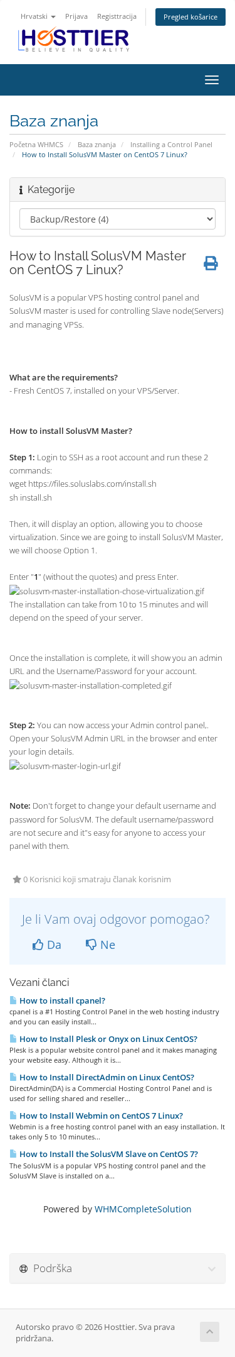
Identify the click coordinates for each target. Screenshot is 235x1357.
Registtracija (117, 16)
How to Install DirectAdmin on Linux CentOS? (106, 1077)
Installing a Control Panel (171, 144)
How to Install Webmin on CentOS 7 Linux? (100, 1115)
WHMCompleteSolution (143, 1209)
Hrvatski (35, 16)
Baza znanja (97, 144)
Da (52, 944)
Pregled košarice (190, 16)
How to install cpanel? (61, 1000)
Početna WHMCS (36, 144)
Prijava (76, 16)
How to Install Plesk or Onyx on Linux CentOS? (107, 1038)
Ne (106, 944)
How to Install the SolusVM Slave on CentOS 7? (108, 1154)
